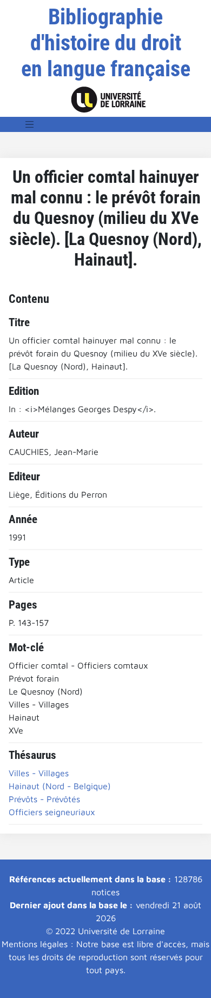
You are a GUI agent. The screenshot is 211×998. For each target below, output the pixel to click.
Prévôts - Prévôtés (44, 799)
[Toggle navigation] (30, 124)
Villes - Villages (39, 773)
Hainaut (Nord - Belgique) (60, 786)
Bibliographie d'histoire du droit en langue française (105, 43)
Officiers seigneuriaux (52, 812)
